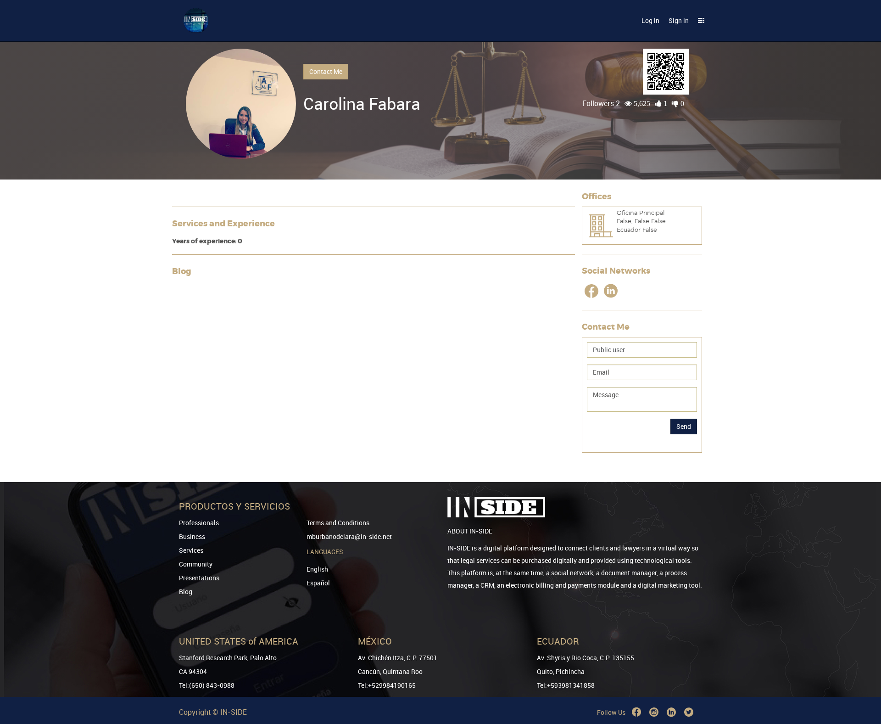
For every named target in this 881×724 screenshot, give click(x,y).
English (317, 569)
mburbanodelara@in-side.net (349, 536)
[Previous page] (861, 683)
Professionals (199, 522)
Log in (650, 20)
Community (195, 564)
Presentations (199, 577)
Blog (185, 591)
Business (192, 536)
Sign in (679, 20)
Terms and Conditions (338, 522)
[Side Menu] (701, 20)
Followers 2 (601, 103)
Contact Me (325, 71)
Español (318, 582)
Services (191, 550)
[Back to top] (861, 670)
